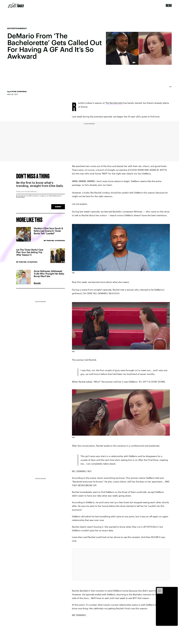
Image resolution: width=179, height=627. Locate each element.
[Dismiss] (175, 589)
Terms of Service (54, 195)
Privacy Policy (20, 197)
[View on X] (120, 564)
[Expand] (158, 589)
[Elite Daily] (15, 5)
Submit (58, 207)
